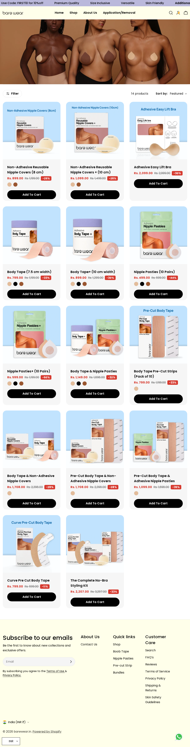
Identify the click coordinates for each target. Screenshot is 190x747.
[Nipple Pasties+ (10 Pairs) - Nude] (9, 383)
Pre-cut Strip (122, 665)
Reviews (151, 664)
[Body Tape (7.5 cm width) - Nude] (9, 284)
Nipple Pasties (123, 658)
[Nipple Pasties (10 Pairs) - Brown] (148, 284)
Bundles (118, 672)
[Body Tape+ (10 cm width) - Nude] (73, 284)
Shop (116, 644)
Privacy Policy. (12, 675)
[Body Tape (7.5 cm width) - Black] (15, 284)
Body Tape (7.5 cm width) (29, 271)
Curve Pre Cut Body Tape (28, 580)
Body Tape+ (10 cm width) (93, 271)
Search (150, 650)
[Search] (171, 12)
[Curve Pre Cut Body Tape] (31, 544)
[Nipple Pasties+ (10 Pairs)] (31, 334)
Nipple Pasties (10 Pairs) (154, 271)
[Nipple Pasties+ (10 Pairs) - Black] (15, 383)
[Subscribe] (71, 662)
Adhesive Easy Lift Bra (152, 167)
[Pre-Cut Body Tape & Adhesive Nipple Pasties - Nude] (136, 493)
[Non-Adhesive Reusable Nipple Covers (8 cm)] (31, 130)
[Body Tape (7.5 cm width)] (31, 235)
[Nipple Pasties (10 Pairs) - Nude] (136, 284)
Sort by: (162, 93)
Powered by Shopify (46, 731)
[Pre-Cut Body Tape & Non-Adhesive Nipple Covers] (95, 439)
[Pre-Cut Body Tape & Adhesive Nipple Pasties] (158, 439)
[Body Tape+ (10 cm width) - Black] (78, 284)
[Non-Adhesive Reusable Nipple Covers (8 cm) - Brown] (15, 184)
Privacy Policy (155, 678)
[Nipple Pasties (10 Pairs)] (158, 235)
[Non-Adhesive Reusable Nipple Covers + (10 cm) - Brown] (78, 184)
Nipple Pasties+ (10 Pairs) (28, 371)
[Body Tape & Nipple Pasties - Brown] (84, 383)
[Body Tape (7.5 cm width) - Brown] (21, 284)
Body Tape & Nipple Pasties (94, 371)
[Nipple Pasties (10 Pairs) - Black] (142, 284)
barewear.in (22, 731)
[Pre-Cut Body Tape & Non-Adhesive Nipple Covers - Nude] (73, 493)
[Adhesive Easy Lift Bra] (158, 130)
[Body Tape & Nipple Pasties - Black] (78, 383)
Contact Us (89, 644)
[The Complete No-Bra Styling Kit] (95, 544)
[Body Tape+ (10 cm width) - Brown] (84, 284)
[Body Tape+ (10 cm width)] (95, 235)
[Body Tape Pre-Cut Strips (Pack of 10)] (158, 334)
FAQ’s (149, 657)
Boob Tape (121, 651)
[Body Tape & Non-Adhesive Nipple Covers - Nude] (9, 493)
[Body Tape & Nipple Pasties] (95, 334)
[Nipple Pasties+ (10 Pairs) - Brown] (21, 383)
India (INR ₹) (17, 722)
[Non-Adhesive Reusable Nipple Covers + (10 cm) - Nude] (73, 184)
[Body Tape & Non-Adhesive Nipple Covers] (31, 439)
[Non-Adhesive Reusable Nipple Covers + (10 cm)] (95, 130)
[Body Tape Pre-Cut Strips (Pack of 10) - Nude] (136, 388)
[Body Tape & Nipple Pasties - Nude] (73, 383)
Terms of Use (55, 671)
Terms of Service (157, 671)
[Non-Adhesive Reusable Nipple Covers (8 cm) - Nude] (9, 184)
